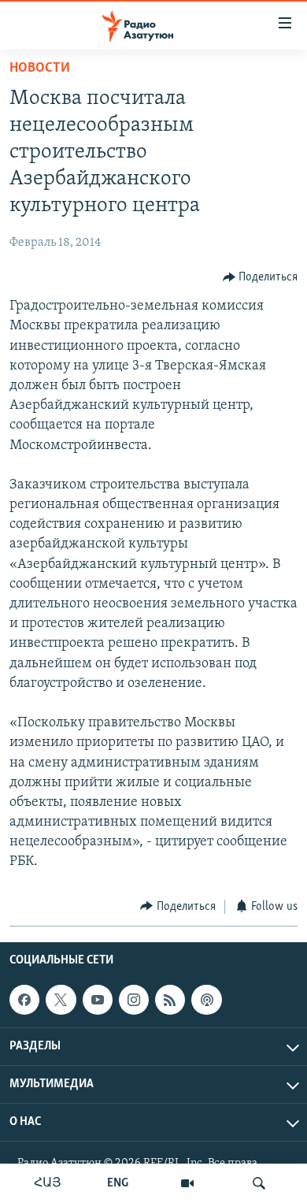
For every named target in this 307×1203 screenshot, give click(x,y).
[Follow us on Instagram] (134, 1000)
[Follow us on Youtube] (98, 1000)
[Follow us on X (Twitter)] (61, 1000)
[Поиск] (259, 1183)
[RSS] (170, 1000)
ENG (117, 1183)
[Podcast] (206, 1000)
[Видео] (187, 1183)
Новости (39, 68)
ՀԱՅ (47, 1183)
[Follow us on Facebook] (24, 1000)
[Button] (260, 277)
